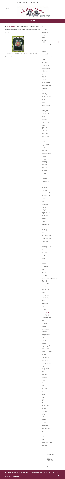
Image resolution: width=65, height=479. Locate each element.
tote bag (43, 168)
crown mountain (45, 236)
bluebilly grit (44, 207)
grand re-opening (45, 138)
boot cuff (43, 210)
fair (42, 257)
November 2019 (45, 32)
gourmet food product (46, 136)
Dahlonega (44, 51)
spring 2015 (44, 413)
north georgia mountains (46, 153)
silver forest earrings (45, 405)
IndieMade (35, 474)
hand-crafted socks (45, 314)
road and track (44, 396)
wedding (43, 99)
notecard (43, 372)
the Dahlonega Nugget (46, 77)
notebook (43, 371)
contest (43, 232)
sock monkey (44, 406)
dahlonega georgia (45, 53)
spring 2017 (44, 416)
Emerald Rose (44, 252)
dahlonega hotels (45, 241)
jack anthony (44, 326)
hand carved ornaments (46, 311)
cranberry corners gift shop (47, 56)
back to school (44, 107)
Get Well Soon (44, 280)
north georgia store (45, 368)
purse (43, 158)
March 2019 (44, 40)
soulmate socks (44, 164)
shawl (43, 90)
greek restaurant (45, 303)
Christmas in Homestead (46, 82)
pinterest (43, 383)
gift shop (43, 59)
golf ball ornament (45, 134)
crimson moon (44, 119)
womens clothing (45, 100)
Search (47, 2)
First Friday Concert (45, 266)
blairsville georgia (45, 204)
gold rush (43, 292)
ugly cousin (44, 172)
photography (44, 380)
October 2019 (44, 34)
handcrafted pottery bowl (46, 317)
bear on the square (45, 54)
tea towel (43, 423)
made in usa (44, 349)
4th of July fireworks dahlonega (47, 63)
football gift (44, 272)
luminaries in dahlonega (46, 345)
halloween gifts (44, 306)
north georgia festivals (29, 54)
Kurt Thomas (44, 338)
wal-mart (43, 439)
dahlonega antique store (46, 238)
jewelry (43, 145)
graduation (44, 300)
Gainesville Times (45, 277)
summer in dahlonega (45, 94)
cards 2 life (44, 218)
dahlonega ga (44, 60)
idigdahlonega (44, 321)
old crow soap (44, 377)
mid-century (44, 354)
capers (43, 216)
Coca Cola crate (44, 229)
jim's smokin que (44, 331)
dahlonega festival (45, 71)
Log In (58, 472)
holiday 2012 (44, 320)
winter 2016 (44, 175)
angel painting (44, 178)
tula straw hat (44, 170)
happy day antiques (45, 144)
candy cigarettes (45, 215)
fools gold (43, 270)
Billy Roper (44, 201)
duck (42, 249)
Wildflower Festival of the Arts (12, 26)
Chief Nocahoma (45, 226)
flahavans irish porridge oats (47, 267)
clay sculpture (44, 227)
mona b (43, 359)
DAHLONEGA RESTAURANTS (22, 472)
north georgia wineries (46, 155)
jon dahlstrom (44, 332)
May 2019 (43, 37)
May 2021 (43, 26)
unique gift (44, 173)
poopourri (43, 386)
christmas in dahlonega (46, 80)
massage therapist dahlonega (47, 351)
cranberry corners (29, 53)
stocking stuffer (45, 419)
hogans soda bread (45, 318)
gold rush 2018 (44, 294)
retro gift (43, 394)
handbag (43, 141)
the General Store (45, 425)
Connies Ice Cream (45, 230)
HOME (52, 472)
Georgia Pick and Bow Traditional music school (50, 278)
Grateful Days (44, 301)
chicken (43, 223)
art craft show (44, 187)
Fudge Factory (44, 275)
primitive (43, 389)
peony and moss (44, 379)
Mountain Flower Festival (46, 363)
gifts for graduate (45, 284)
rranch (43, 399)
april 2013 (43, 184)
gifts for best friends (45, 283)
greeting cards (44, 88)
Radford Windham (45, 159)
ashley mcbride (44, 189)
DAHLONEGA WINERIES (45, 472)
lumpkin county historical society (48, 346)
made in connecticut (45, 348)
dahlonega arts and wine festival (47, 121)
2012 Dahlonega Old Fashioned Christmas (49, 104)
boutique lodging (45, 114)
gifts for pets (44, 286)
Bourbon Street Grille (46, 212)
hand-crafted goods (21, 54)
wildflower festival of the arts (47, 442)
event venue (44, 255)
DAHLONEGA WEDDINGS (10, 472)
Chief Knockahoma (45, 224)
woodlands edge (45, 176)
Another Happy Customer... (52, 453)
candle (43, 213)
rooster (43, 397)
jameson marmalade (45, 328)
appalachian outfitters (46, 181)
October (43, 375)
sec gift (43, 403)
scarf (42, 402)
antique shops (44, 179)
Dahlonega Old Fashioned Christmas (48, 87)
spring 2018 (44, 165)
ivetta (43, 325)
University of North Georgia (47, 96)
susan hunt (44, 422)
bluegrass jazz (44, 209)
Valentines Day (44, 97)
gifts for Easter (44, 74)
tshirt (43, 430)
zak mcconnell (44, 445)
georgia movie (44, 130)
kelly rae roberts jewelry (46, 334)
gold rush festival (45, 133)
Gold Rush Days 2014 (45, 298)
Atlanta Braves (44, 190)
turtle (43, 433)
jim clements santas (45, 329)
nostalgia (43, 369)
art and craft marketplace (20, 53)
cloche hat (43, 83)
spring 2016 (44, 414)
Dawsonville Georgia (45, 247)
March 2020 (44, 27)
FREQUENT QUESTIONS (34, 2)
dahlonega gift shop (45, 65)
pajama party (44, 156)
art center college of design (47, 185)
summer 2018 (44, 167)
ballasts (43, 196)
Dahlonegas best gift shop (46, 246)
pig (42, 382)
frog (42, 274)
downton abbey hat (45, 122)
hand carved (44, 309)
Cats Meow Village (45, 219)
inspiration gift (44, 323)
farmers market (10, 54)
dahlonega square (45, 244)
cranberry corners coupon (46, 85)
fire (42, 264)
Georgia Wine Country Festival (47, 131)
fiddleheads (44, 263)
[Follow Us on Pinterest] (58, 475)
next (56, 42)
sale (42, 400)
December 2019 (45, 31)
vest (42, 434)
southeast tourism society (46, 410)
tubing (43, 431)
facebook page (44, 66)
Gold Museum (44, 290)
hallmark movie (44, 304)
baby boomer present (46, 193)
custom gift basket (45, 57)
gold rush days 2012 (45, 295)
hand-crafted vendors (46, 315)
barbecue (43, 198)
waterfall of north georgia (46, 440)
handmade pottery (45, 142)
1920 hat (43, 102)
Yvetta (43, 443)
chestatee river (44, 221)
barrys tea (43, 108)
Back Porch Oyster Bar (46, 195)
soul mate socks (44, 408)
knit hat (43, 337)
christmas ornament (45, 117)
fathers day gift (44, 127)
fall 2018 (43, 125)
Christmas (43, 116)
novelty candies (44, 374)
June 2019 (43, 35)
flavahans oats (44, 269)
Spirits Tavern (44, 411)
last (50, 44)
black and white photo (46, 202)
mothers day (44, 362)
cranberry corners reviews (46, 235)
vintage (43, 436)
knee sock (43, 147)
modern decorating (45, 357)
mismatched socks (45, 355)
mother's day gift (45, 360)
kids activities (44, 335)
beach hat (43, 199)
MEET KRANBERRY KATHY (22, 2)
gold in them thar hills (45, 289)
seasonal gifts (44, 161)
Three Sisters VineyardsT (46, 428)
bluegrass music (44, 79)
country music (44, 233)
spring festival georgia (46, 91)
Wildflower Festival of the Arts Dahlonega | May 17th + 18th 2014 (15, 24)
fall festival (44, 260)
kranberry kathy (45, 62)
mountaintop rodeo (45, 365)
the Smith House (45, 426)
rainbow (43, 392)
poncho (43, 385)
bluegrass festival (45, 111)
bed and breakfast (45, 110)
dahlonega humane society (46, 243)
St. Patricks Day (44, 93)
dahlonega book (44, 240)
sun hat (43, 420)
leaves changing (45, 148)
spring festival (44, 417)
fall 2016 (43, 258)
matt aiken (43, 352)
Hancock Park (44, 308)
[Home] (32, 11)
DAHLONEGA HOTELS (34, 472)
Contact (42, 2)
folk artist (15, 54)
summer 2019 (44, 76)
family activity (44, 261)
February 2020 (44, 29)
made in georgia (44, 150)
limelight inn (44, 341)
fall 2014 (43, 124)
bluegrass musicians (45, 113)
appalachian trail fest (45, 182)
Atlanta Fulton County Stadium (47, 192)
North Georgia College (46, 151)
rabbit (43, 391)
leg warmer (44, 340)
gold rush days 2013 (45, 297)
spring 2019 (44, 70)
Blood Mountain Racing (46, 206)
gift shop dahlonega (45, 281)
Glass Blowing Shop (45, 287)
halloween (43, 139)
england (43, 253)
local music (44, 343)
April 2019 (43, 38)
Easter (43, 250)
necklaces (43, 366)
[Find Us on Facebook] (56, 475)
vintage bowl (44, 437)
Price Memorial (44, 388)
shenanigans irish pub (46, 162)
